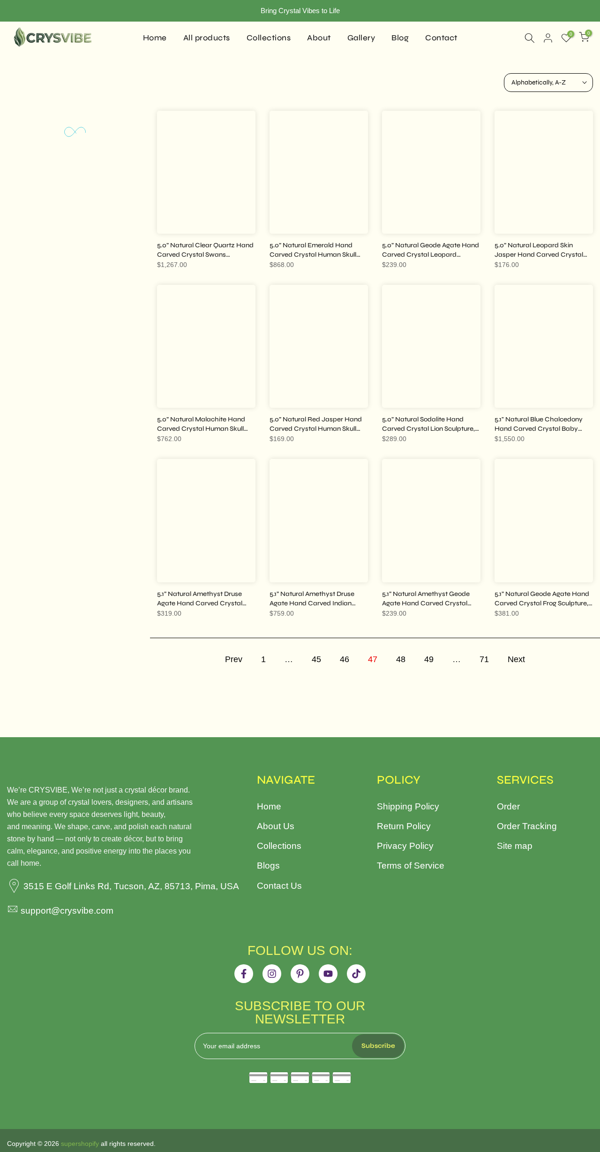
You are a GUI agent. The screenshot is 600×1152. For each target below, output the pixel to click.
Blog (400, 38)
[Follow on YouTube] (328, 973)
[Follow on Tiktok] (356, 973)
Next (516, 659)
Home (155, 38)
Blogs (268, 865)
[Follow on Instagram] (271, 973)
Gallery (361, 38)
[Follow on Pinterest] (300, 973)
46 (344, 659)
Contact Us (279, 886)
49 (429, 659)
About (319, 38)
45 (316, 659)
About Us (275, 826)
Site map (514, 846)
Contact (441, 38)
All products (206, 38)
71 (484, 659)
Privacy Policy (405, 846)
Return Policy (404, 826)
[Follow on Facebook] (243, 973)
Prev (233, 659)
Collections (269, 38)
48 (400, 659)
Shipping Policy (408, 806)
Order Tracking (527, 826)
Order (508, 806)
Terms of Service (410, 865)
